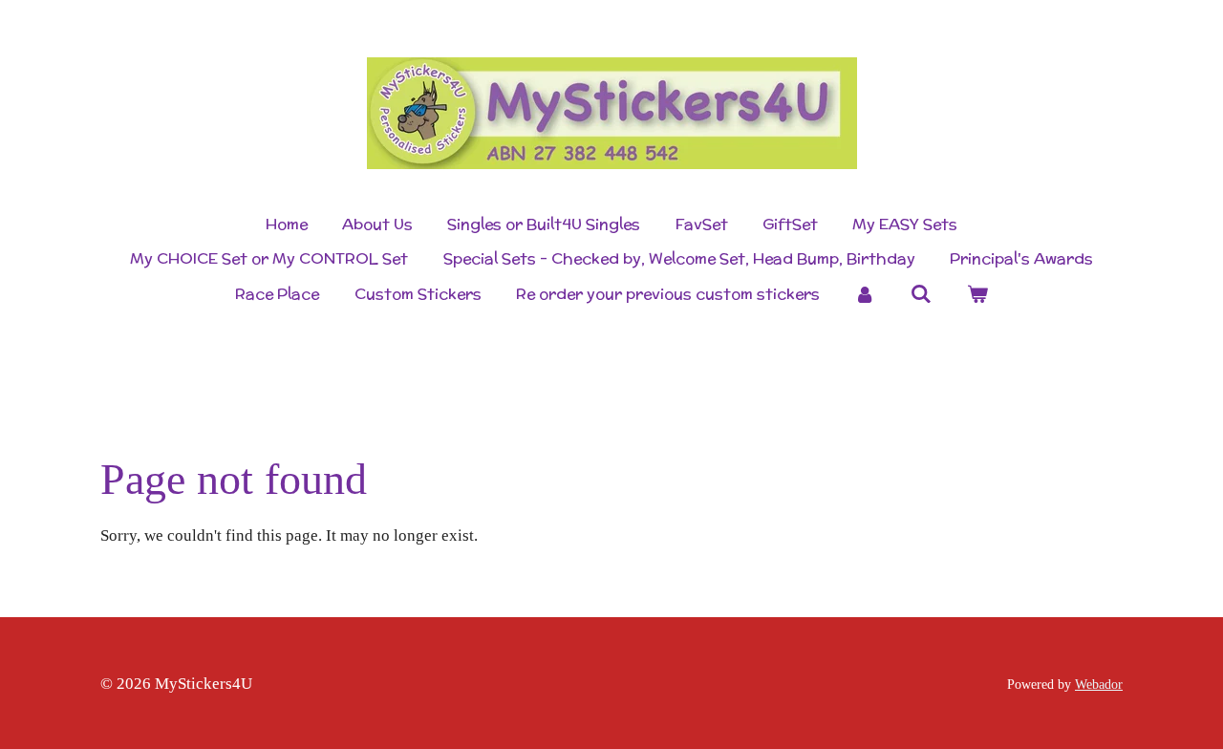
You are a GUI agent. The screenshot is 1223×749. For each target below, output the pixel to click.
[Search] (921, 294)
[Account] (864, 294)
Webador (1099, 684)
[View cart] (976, 294)
